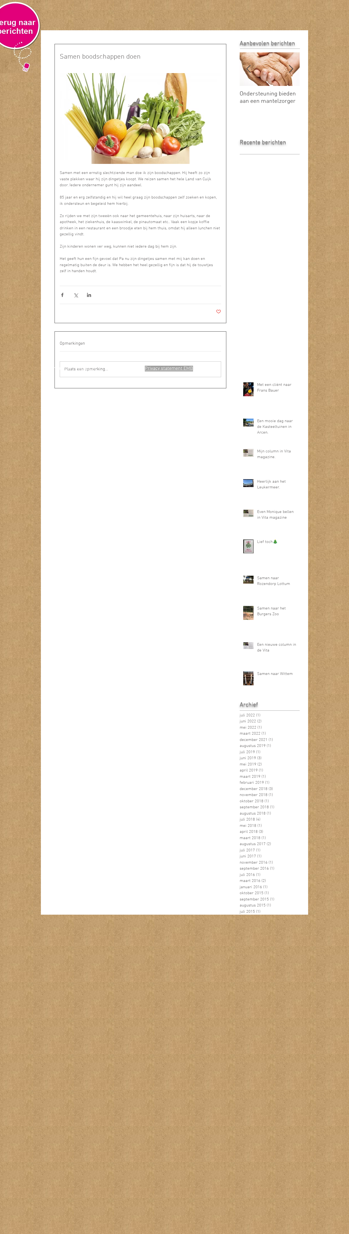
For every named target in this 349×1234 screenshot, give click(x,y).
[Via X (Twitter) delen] (75, 295)
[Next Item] (290, 69)
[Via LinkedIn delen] (89, 295)
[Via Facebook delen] (62, 295)
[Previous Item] (248, 69)
